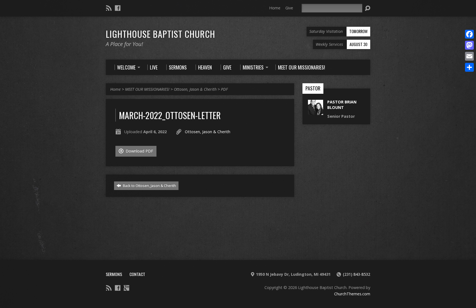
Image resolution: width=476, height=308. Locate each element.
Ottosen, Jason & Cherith (195, 89)
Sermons (114, 274)
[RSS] (109, 8)
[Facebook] (117, 8)
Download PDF (139, 151)
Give (289, 7)
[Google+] (126, 288)
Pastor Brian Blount (341, 104)
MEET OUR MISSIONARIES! (147, 89)
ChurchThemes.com (352, 293)
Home (274, 7)
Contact (137, 274)
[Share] (469, 67)
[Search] (367, 8)
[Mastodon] (469, 45)
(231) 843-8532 (356, 274)
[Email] (469, 56)
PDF (224, 89)
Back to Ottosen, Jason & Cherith (149, 185)
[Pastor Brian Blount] (315, 112)
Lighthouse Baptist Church (160, 33)
